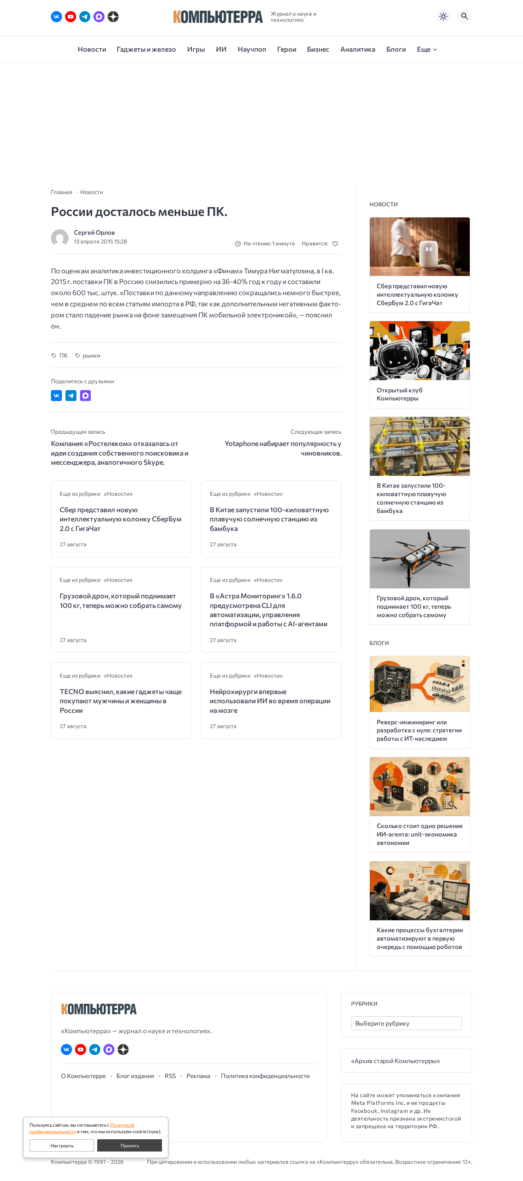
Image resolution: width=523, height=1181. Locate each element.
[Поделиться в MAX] (85, 395)
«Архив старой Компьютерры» (395, 1060)
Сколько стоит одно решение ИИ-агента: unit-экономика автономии (420, 834)
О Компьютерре (83, 1075)
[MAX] (99, 16)
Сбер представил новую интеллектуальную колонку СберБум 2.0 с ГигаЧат (120, 519)
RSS (170, 1075)
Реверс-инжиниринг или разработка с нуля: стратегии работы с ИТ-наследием (419, 730)
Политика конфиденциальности (265, 1075)
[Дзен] (113, 16)
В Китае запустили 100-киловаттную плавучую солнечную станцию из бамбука (269, 519)
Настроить (62, 1145)
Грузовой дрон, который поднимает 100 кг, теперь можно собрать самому (121, 600)
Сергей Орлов (94, 232)
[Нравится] (337, 243)
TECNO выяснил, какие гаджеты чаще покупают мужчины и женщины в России (120, 700)
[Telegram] (84, 16)
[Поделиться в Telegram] (71, 395)
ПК (63, 355)
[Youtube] (70, 16)
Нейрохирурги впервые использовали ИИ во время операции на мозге (270, 700)
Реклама (198, 1075)
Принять (130, 1145)
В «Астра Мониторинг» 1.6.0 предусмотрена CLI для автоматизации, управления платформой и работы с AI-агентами (268, 609)
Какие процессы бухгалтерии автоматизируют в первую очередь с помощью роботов (420, 938)
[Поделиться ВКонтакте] (56, 395)
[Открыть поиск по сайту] (465, 16)
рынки (91, 355)
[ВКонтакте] (56, 16)
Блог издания (135, 1075)
